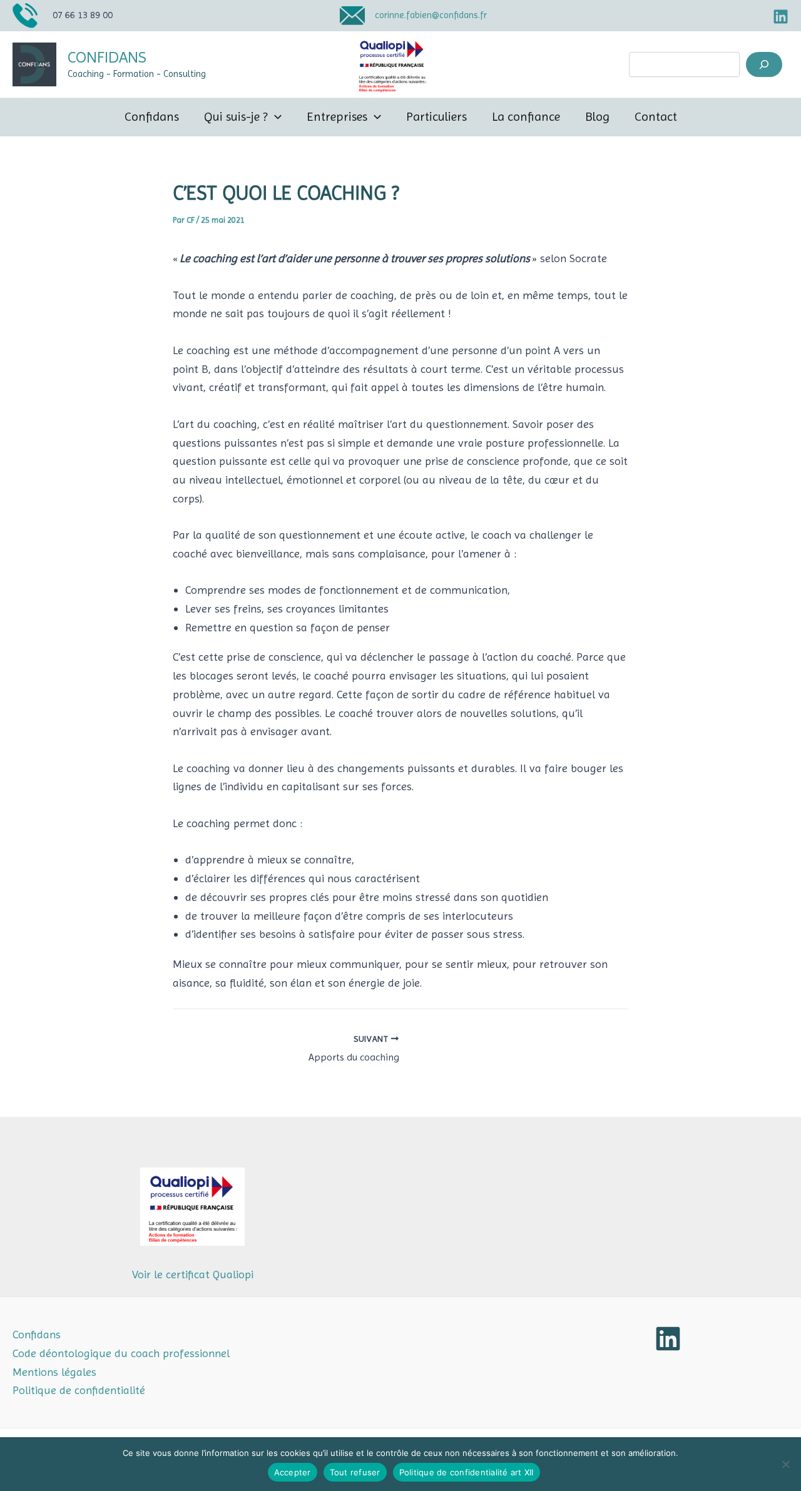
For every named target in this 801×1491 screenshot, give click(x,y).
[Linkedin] (780, 16)
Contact (656, 116)
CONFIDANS (107, 57)
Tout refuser (355, 1472)
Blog (597, 116)
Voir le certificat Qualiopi (192, 1274)
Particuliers (436, 116)
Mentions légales (54, 1371)
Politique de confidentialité (79, 1390)
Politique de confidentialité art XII (466, 1472)
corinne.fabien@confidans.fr (431, 15)
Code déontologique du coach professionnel (121, 1353)
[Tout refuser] (785, 1464)
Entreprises (337, 116)
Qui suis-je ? (236, 116)
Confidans (152, 116)
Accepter (292, 1472)
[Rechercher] (764, 64)
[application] (275, 117)
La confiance (526, 116)
